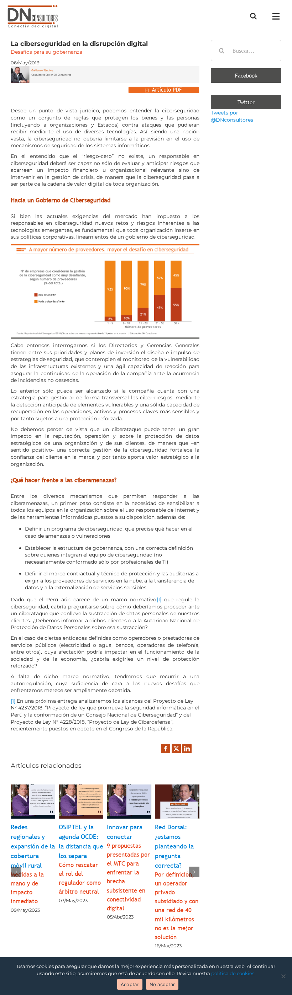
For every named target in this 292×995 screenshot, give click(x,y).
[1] (159, 599)
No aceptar (162, 984)
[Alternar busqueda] (253, 16)
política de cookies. (233, 973)
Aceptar (130, 984)
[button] (16, 872)
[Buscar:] (246, 50)
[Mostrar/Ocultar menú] (278, 16)
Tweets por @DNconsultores (232, 116)
